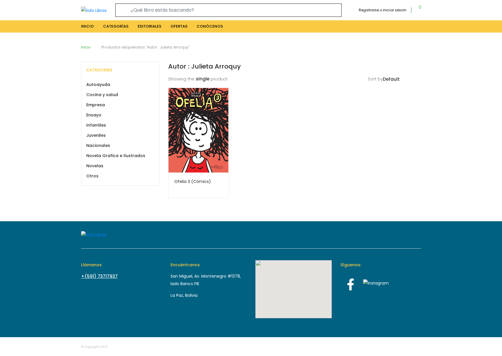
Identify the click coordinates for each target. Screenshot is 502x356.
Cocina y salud (102, 95)
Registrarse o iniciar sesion (382, 10)
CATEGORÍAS (115, 26)
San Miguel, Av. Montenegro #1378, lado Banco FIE (206, 280)
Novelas (94, 166)
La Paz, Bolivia (184, 295)
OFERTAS (179, 26)
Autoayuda (98, 84)
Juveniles (96, 135)
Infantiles (96, 125)
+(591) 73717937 (99, 276)
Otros (92, 176)
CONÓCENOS (210, 26)
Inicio (86, 47)
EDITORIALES (149, 26)
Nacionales (98, 145)
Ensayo (93, 115)
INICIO (87, 26)
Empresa (95, 105)
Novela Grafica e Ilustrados (115, 156)
